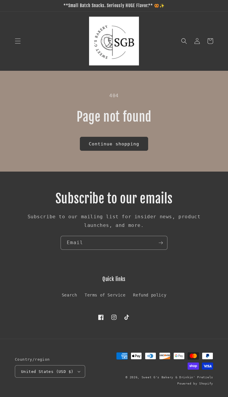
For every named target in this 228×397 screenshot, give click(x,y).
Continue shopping (114, 144)
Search (69, 295)
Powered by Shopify (195, 383)
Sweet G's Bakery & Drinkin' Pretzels (177, 377)
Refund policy (149, 295)
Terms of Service (105, 295)
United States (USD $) (47, 371)
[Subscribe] (160, 243)
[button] (17, 41)
